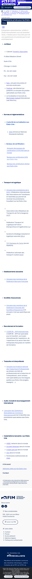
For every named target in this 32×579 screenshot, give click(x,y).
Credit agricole (11, 450)
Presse (7, 534)
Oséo (8, 458)
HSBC (8, 443)
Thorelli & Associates (20, 52)
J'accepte (8, 576)
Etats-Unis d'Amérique (10, 13)
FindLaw (9, 88)
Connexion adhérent (23, 7)
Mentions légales (10, 538)
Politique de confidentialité (13, 540)
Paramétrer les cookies (21, 576)
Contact (7, 532)
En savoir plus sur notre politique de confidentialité (17, 574)
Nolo (8, 83)
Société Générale (12, 447)
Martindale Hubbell (13, 98)
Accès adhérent (10, 536)
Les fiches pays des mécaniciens (20, 12)
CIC (8, 453)
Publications (15, 11)
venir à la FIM (11, 522)
